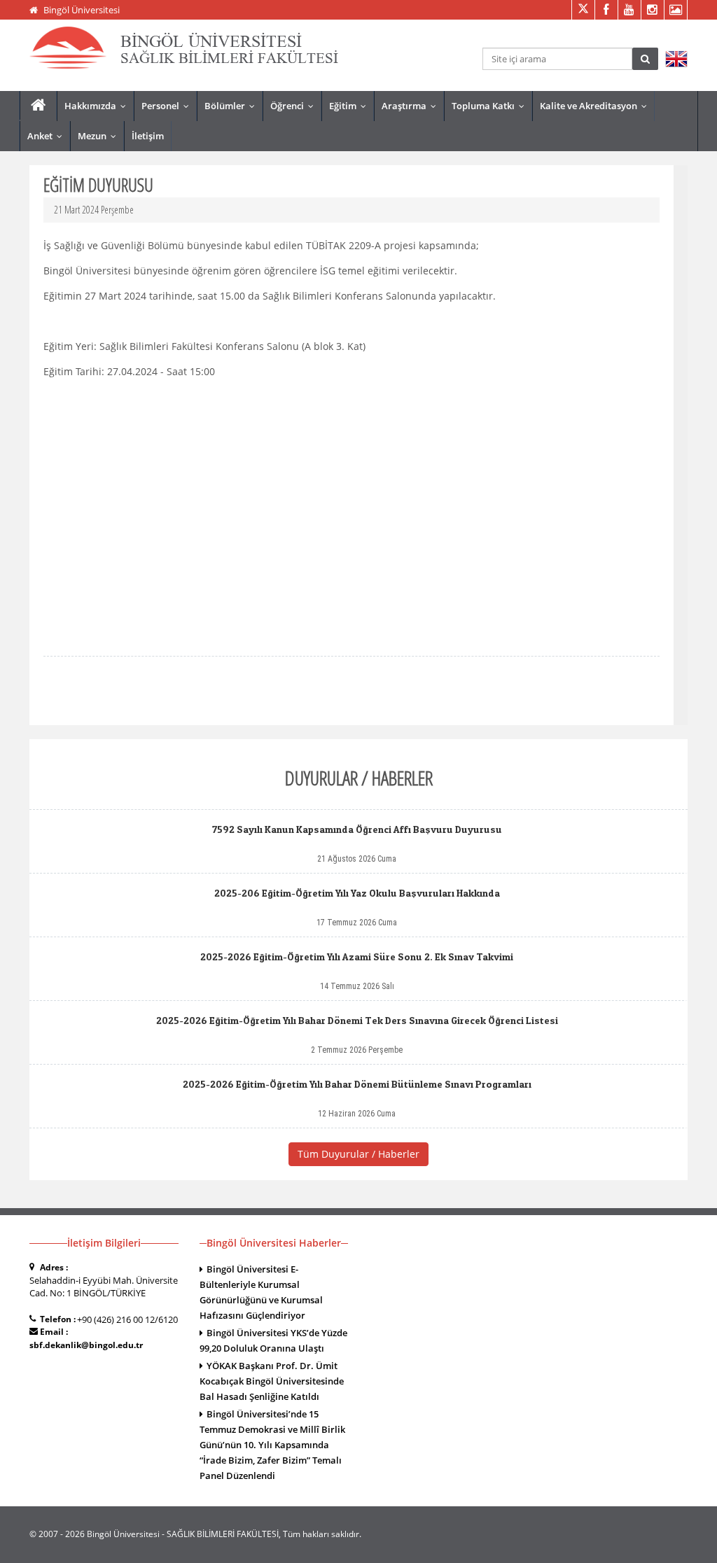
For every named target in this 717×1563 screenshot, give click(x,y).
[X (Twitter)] (582, 10)
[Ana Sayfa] (38, 105)
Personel (168, 105)
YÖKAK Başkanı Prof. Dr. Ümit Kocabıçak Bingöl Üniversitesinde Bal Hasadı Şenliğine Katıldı (272, 1381)
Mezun (100, 135)
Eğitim (351, 105)
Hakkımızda (98, 105)
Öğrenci (295, 105)
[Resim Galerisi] (675, 10)
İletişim (148, 135)
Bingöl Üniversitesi (81, 9)
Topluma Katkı (491, 105)
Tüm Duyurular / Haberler (358, 1154)
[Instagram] (652, 10)
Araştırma (412, 105)
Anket (48, 135)
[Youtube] (629, 10)
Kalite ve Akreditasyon (596, 105)
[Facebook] (606, 10)
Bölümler (232, 105)
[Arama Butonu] (645, 59)
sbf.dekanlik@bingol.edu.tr (86, 1345)
